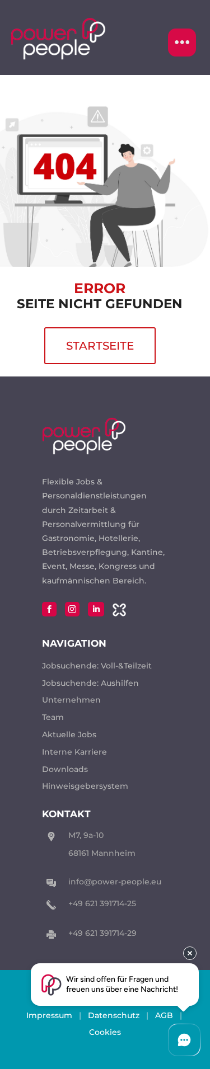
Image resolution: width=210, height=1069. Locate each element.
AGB (164, 1015)
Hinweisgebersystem (85, 786)
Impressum (49, 1015)
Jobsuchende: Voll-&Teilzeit (97, 666)
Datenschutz (113, 1015)
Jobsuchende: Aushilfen (90, 683)
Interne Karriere (74, 752)
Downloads (65, 769)
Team (53, 717)
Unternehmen (71, 700)
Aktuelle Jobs (69, 734)
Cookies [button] (105, 1032)
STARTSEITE (100, 345)
